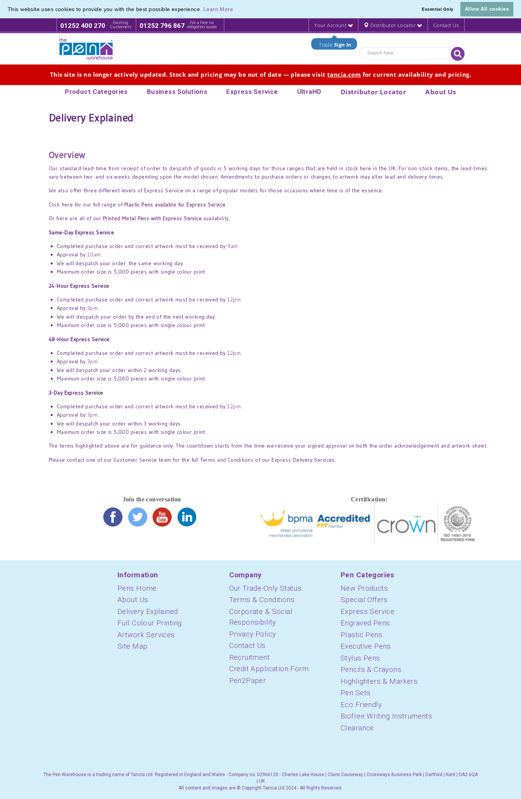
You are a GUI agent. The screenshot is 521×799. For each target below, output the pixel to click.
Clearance (357, 727)
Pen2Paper (247, 680)
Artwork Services (146, 634)
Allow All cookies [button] (487, 9)
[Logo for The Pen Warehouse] (86, 49)
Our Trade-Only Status (265, 588)
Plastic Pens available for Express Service (175, 204)
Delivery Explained (147, 611)
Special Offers (364, 599)
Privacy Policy (252, 634)
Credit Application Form (269, 668)
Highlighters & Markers (379, 681)
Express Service (367, 611)
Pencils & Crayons (371, 669)
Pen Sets (355, 692)
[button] (236, 10)
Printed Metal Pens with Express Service (152, 218)
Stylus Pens (360, 658)
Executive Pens (366, 646)
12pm (234, 299)
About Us (132, 599)
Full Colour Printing (149, 623)
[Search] (458, 54)
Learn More (218, 9)
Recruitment (249, 657)
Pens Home (137, 588)
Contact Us (446, 25)
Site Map (132, 646)
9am (232, 246)
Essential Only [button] (437, 9)
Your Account (330, 25)
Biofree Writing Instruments (386, 716)
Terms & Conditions (262, 599)
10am (94, 254)
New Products (364, 588)
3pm (92, 307)
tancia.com (344, 74)
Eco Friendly (361, 704)
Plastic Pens (361, 634)
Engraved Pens (365, 623)
